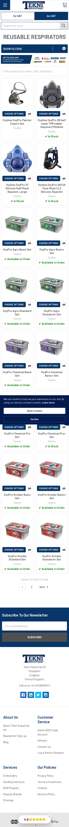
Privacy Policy (46, 775)
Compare (29, 113)
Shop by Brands (12, 794)
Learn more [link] (48, 402)
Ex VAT (17, 16)
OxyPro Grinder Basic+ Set (52, 496)
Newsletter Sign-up (14, 735)
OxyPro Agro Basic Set (17, 249)
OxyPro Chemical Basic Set (17, 373)
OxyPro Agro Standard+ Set (51, 312)
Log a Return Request (51, 752)
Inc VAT (51, 16)
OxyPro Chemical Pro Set (17, 435)
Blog (5, 742)
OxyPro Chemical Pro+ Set (52, 435)
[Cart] (64, 5)
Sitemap (8, 800)
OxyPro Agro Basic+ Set (51, 251)
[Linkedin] (31, 695)
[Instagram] (46, 695)
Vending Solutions (14, 782)
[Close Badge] (49, 816)
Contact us (44, 746)
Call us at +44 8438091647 (34, 685)
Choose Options (14, 113)
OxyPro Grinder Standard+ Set (51, 557)
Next (42, 587)
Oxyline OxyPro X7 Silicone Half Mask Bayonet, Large (17, 188)
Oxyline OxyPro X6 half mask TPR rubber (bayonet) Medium (52, 123)
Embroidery (10, 775)
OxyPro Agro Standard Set (17, 312)
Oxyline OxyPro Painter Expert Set (17, 121)
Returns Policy (46, 794)
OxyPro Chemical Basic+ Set (51, 373)
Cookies (42, 788)
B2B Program (11, 788)
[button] (64, 48)
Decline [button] (35, 419)
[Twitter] (38, 695)
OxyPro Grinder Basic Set (17, 496)
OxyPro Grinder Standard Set (17, 557)
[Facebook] (23, 695)
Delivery (42, 740)
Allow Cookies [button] (34, 410)
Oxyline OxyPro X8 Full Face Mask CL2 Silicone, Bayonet (52, 188)
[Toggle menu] (5, 5)
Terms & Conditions (49, 782)
